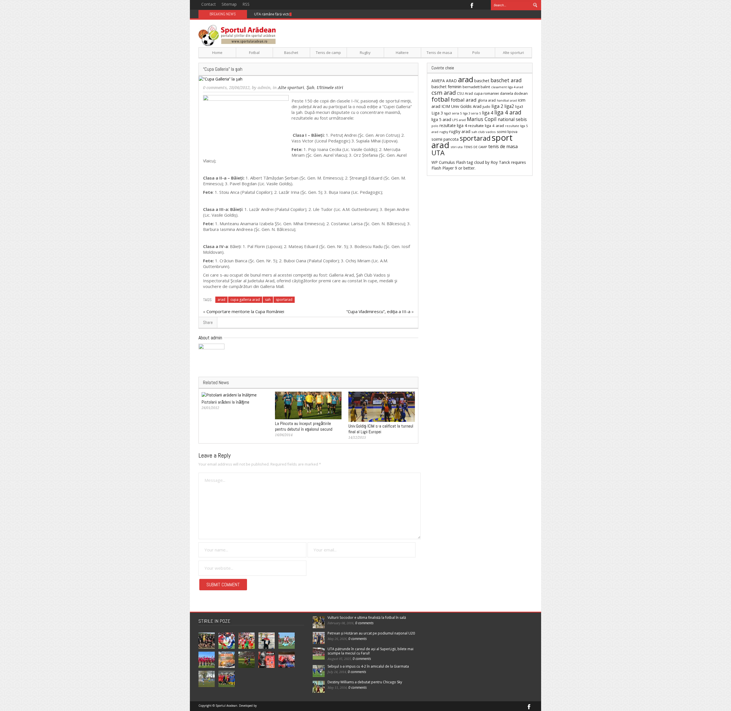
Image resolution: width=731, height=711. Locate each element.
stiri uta (457, 147)
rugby (443, 132)
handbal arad (507, 100)
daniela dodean (514, 93)
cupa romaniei (486, 93)
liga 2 (497, 106)
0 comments (215, 87)
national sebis (512, 119)
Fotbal (254, 52)
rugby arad (459, 131)
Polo (476, 52)
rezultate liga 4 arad (486, 125)
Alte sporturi (513, 52)
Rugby (365, 52)
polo (434, 126)
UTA (438, 152)
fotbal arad (464, 99)
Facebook (471, 5)
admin (264, 87)
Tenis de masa (439, 52)
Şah (310, 87)
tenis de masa (503, 146)
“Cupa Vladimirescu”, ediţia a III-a (378, 311)
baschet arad (506, 80)
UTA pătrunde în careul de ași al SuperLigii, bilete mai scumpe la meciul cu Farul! (370, 651)
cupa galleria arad (245, 299)
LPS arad (459, 120)
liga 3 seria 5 (472, 113)
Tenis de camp (328, 52)
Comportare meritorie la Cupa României (245, 311)
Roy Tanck (500, 162)
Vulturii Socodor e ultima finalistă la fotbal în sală (367, 617)
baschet (481, 80)
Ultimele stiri (330, 87)
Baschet (291, 52)
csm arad (443, 92)
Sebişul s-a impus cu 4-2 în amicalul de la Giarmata (368, 666)
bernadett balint (476, 86)
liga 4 (487, 113)
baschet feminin (446, 86)
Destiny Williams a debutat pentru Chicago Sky (365, 682)
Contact (208, 4)
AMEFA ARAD (444, 80)
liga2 (509, 106)
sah (268, 299)
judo (486, 106)
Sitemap (229, 4)
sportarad (284, 299)
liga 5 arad (441, 119)
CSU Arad (465, 93)
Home (217, 52)
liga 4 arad (507, 112)
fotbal (440, 99)
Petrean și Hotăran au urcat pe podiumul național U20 (371, 633)
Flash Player (442, 168)
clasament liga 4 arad (507, 87)
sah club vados (483, 132)
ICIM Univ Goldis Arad (461, 106)
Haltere (402, 52)
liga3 (519, 106)
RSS (246, 4)
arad (221, 299)
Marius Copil (482, 119)
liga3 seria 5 (453, 113)
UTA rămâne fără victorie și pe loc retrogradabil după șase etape (307, 14)
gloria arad (487, 100)
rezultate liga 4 (453, 125)
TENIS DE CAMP (475, 147)
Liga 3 (437, 113)
